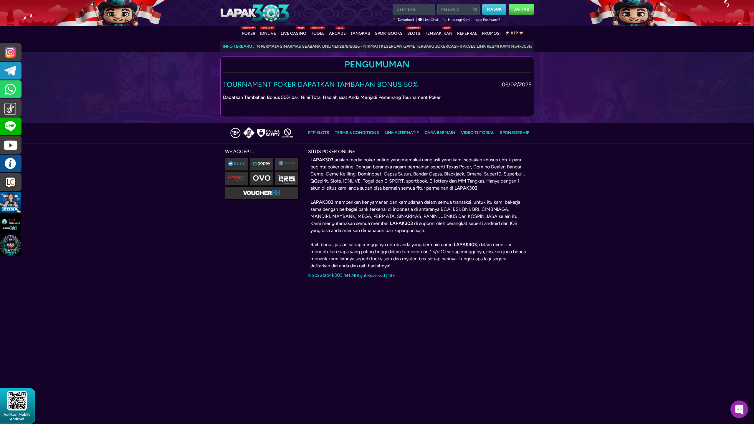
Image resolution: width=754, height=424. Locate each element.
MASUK (494, 9)
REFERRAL (467, 33)
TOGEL (317, 32)
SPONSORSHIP (514, 132)
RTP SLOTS (318, 132)
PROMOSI (491, 33)
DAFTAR (521, 9)
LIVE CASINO (293, 32)
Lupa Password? (487, 20)
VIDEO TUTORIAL (477, 132)
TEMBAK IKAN (438, 32)
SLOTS (413, 32)
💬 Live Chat (428, 20)
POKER (248, 32)
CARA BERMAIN (439, 132)
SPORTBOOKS (389, 33)
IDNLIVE (268, 32)
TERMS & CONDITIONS (357, 132)
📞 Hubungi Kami (456, 20)
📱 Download (404, 20)
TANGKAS (360, 33)
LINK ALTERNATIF (402, 132)
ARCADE (337, 32)
